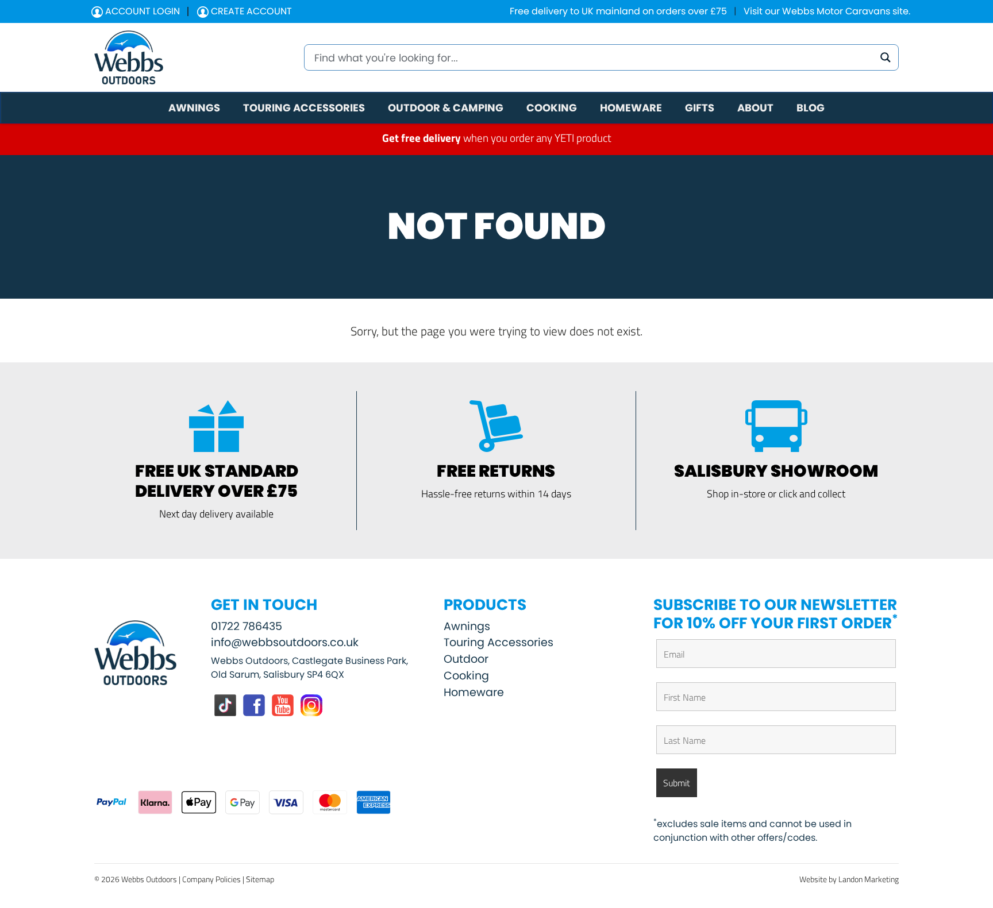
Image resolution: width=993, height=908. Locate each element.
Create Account (250, 11)
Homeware (474, 692)
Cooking (466, 675)
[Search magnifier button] (885, 57)
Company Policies (211, 879)
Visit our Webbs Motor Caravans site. (827, 11)
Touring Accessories (498, 642)
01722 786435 (246, 626)
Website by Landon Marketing (849, 879)
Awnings (467, 626)
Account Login (141, 11)
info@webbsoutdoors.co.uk (285, 642)
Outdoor (466, 659)
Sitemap (260, 879)
